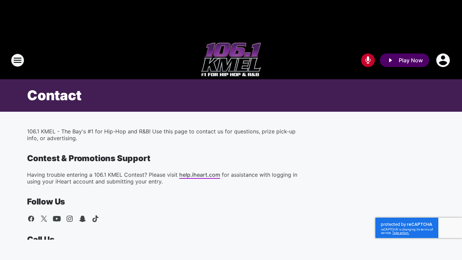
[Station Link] (231, 60)
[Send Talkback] (368, 60)
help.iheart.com (199, 174)
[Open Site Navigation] (17, 60)
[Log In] (443, 60)
